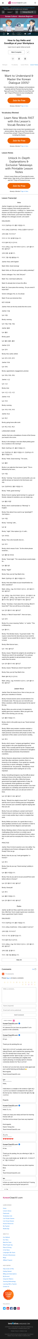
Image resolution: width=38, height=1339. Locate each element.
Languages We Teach (9, 1252)
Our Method (6, 1237)
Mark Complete (16, 52)
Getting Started (7, 1271)
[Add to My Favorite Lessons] (13, 59)
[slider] (29, 33)
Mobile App (6, 1228)
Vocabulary (14, 65)
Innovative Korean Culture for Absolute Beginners (23, 7)
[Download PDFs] (25, 59)
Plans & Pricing (7, 1247)
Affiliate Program (7, 1260)
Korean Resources (8, 1223)
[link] (3, 12)
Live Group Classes (8, 1221)
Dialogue (4, 65)
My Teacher (6, 1226)
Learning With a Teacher (10, 1284)
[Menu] (3, 3)
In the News (6, 1250)
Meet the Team (7, 1242)
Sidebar (28, 12)
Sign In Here (24, 106)
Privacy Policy (15, 1331)
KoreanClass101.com (24, 1328)
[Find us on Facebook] (11, 1308)
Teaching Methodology (9, 1281)
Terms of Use (23, 1331)
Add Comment (19, 1015)
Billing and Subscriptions (10, 1274)
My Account (6, 1276)
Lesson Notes (24, 65)
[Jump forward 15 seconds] (13, 33)
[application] (19, 25)
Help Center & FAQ (8, 1268)
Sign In (9, 978)
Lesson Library (5, 7)
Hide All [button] (19, 960)
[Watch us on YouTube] (8, 1308)
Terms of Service (22, 1335)
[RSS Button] (3, 974)
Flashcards (6, 1213)
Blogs (4, 1257)
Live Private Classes (8, 1218)
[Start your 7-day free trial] (8, 1294)
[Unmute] (25, 34)
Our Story (5, 1239)
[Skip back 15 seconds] (3, 33)
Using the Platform (8, 1279)
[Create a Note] (19, 59)
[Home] (17, 4)
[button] (35, 3)
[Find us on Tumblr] (15, 1308)
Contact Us (6, 1286)
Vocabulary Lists (7, 1216)
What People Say (8, 1245)
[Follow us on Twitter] (4, 1308)
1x (19, 33)
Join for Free (19, 100)
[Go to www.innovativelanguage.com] (19, 1323)
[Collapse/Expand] (19, 969)
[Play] (8, 34)
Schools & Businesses (9, 1255)
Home (4, 1208)
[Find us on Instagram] (18, 1308)
